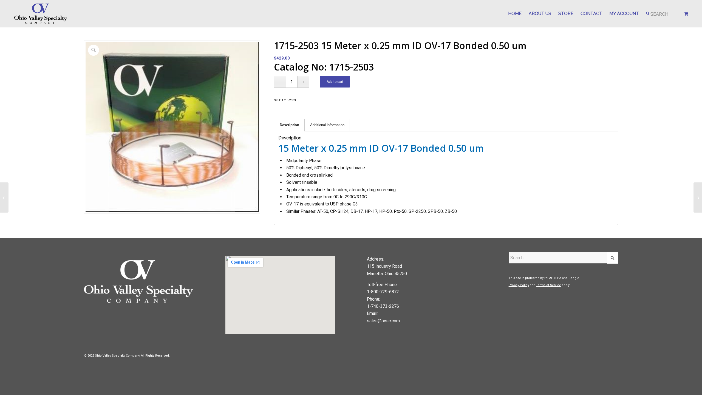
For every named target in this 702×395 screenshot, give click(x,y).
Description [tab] (289, 125)
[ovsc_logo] (41, 13)
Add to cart (335, 82)
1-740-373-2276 (383, 306)
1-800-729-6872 (383, 291)
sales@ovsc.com (383, 320)
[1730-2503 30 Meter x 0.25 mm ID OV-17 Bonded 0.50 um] (697, 197)
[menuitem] (515, 13)
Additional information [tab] (327, 125)
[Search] (657, 13)
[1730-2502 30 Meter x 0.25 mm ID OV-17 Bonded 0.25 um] (4, 197)
